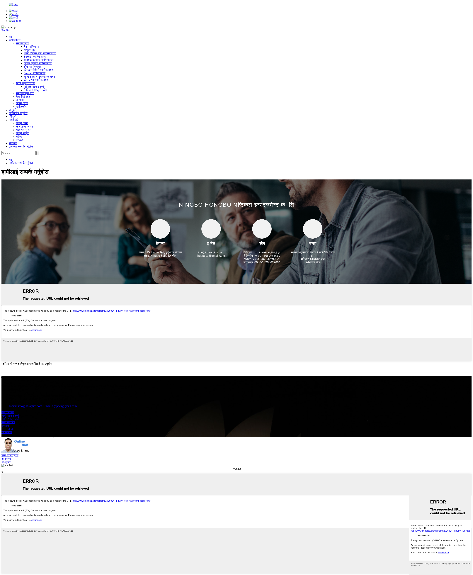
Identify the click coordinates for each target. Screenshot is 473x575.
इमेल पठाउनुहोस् (9, 455)
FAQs (19, 139)
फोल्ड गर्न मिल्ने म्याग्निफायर (38, 70)
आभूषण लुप (29, 50)
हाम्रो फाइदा (22, 133)
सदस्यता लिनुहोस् (10, 389)
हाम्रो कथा (22, 123)
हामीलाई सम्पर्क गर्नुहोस (21, 146)
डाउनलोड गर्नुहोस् (18, 113)
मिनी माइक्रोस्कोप (25, 83)
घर (10, 36)
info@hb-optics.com (211, 252)
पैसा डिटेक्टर (23, 96)
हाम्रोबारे (13, 119)
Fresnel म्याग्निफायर (34, 73)
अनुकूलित (14, 109)
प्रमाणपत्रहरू (23, 129)
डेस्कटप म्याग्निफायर (35, 56)
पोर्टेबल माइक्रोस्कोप (34, 86)
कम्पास (20, 99)
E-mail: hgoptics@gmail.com (60, 406)
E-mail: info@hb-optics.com (25, 406)
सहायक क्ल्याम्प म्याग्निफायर (38, 60)
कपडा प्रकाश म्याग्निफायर (38, 63)
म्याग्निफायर (22, 43)
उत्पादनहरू (15, 40)
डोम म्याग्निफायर (32, 66)
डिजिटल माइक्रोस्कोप (35, 89)
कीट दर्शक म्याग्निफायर (36, 80)
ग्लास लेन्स (22, 103)
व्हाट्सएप (6, 458)
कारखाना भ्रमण (24, 126)
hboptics (6, 462)
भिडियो (12, 116)
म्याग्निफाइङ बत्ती (25, 93)
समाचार (13, 143)
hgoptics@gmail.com (211, 255)
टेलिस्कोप (21, 106)
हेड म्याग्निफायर (32, 46)
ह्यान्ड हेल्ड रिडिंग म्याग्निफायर (39, 76)
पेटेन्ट (19, 136)
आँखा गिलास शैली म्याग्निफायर (40, 53)
